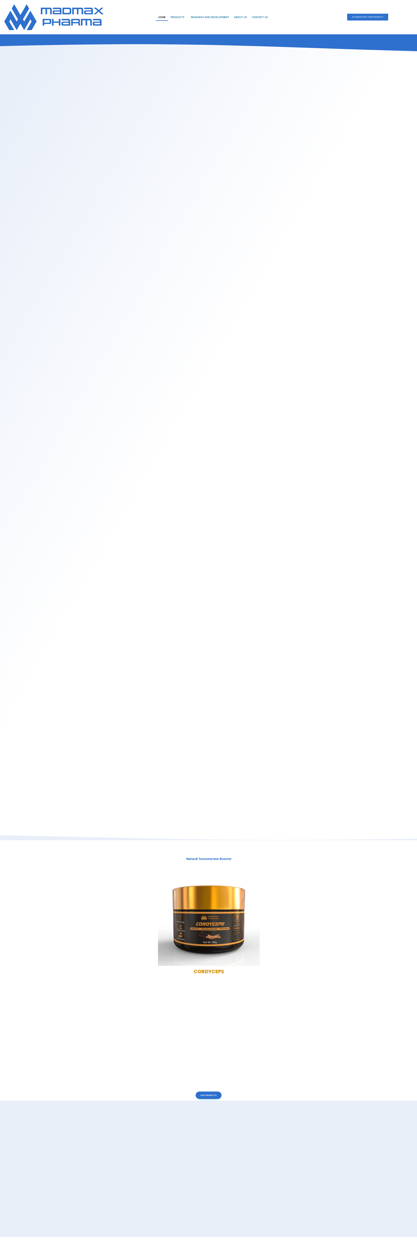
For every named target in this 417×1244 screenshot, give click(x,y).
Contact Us (260, 17)
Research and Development (210, 17)
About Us (240, 17)
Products (177, 17)
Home (162, 17)
